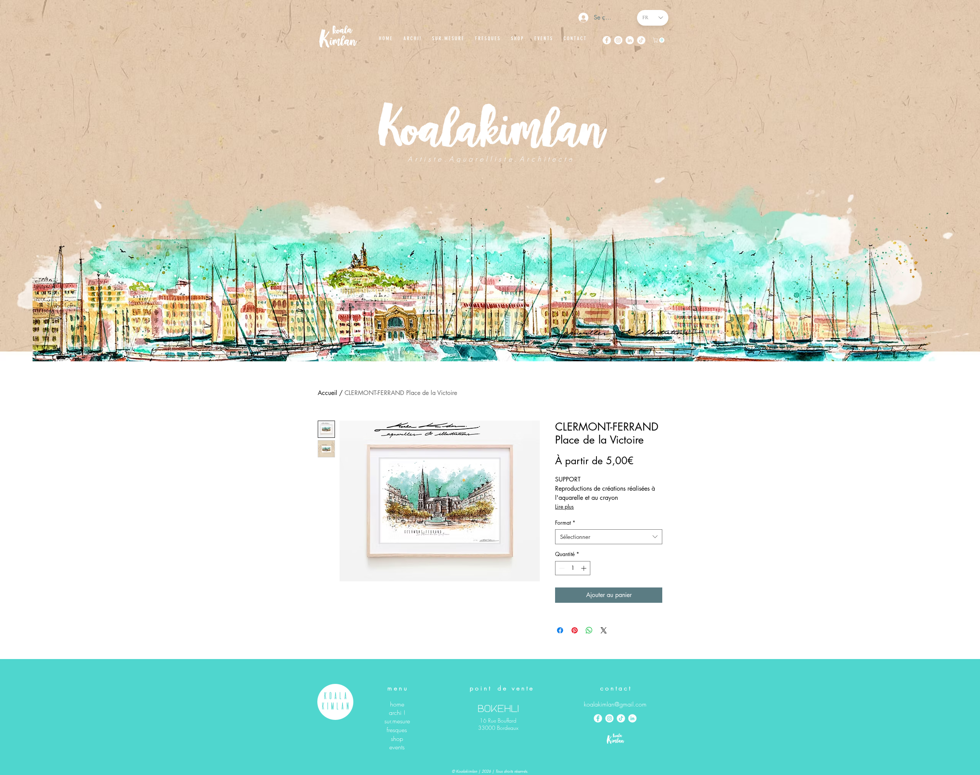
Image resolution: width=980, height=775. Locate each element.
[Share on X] (603, 630)
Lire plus (564, 506)
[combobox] (608, 536)
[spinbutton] (573, 568)
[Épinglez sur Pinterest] (574, 630)
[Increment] (584, 568)
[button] (659, 40)
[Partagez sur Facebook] (560, 630)
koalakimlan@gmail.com (615, 704)
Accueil (327, 393)
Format (565, 522)
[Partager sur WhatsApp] (589, 630)
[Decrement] (561, 568)
